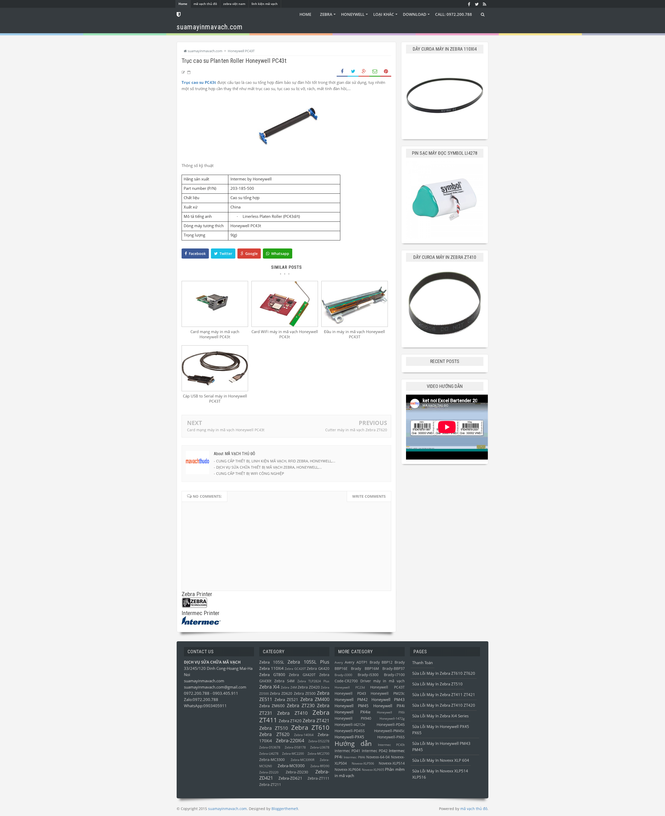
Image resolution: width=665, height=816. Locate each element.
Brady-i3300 (343, 675)
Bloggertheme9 (284, 808)
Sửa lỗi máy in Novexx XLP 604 (440, 760)
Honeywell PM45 (352, 705)
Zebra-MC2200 (293, 753)
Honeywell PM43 (388, 699)
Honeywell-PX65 (391, 737)
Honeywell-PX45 (349, 736)
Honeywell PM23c (388, 693)
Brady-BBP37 (393, 668)
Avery (339, 662)
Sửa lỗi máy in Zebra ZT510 (437, 683)
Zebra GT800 (272, 674)
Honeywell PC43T (387, 687)
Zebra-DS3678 (269, 747)
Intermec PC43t (391, 745)
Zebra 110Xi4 (271, 668)
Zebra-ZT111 (318, 778)
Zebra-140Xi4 (304, 735)
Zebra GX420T (302, 674)
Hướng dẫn (353, 743)
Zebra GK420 (318, 668)
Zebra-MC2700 (318, 753)
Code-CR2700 (346, 681)
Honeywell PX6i (391, 712)
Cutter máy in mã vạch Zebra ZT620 (356, 429)
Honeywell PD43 (350, 693)
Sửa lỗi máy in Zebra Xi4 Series (440, 715)
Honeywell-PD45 (391, 724)
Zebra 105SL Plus (308, 662)
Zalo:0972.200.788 (201, 699)
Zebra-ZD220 (268, 772)
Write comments (369, 496)
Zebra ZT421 (316, 720)
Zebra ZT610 (310, 727)
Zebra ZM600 (272, 705)
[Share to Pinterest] (385, 71)
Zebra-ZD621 (290, 778)
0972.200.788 (197, 693)
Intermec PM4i (354, 757)
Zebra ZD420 (309, 687)
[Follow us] (477, 4)
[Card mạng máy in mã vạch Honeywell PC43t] (215, 325)
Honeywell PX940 (353, 718)
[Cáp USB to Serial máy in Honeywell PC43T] (215, 390)
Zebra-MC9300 (291, 765)
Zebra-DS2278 (318, 741)
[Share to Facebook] (342, 71)
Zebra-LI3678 (319, 747)
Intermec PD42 (375, 750)
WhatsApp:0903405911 (205, 705)
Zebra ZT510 (273, 728)
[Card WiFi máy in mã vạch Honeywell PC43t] (284, 325)
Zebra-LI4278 (268, 753)
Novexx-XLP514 (392, 763)
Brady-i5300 (368, 674)
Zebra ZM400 (315, 699)
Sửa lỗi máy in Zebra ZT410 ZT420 (443, 705)
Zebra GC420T (295, 668)
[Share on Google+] (363, 71)
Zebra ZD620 (281, 693)
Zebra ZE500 (305, 693)
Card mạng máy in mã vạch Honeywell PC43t (214, 334)
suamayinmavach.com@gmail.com (215, 687)
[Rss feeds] (484, 4)
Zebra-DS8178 (295, 747)
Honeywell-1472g (392, 718)
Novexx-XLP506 (363, 763)
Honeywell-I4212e (350, 724)
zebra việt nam (234, 4)
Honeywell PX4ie (352, 711)
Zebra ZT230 (301, 705)
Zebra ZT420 (290, 720)
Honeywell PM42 (351, 699)
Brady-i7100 (394, 674)
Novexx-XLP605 (373, 769)
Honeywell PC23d (350, 687)
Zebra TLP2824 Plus (313, 681)
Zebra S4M (284, 681)
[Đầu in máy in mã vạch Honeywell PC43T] (354, 325)
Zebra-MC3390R (302, 760)
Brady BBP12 (381, 662)
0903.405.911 (225, 693)
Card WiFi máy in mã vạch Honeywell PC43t (284, 334)
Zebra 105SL (271, 662)
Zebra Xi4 (269, 687)
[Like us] (469, 4)
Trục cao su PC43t (199, 82)
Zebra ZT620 (274, 734)
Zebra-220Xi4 (290, 740)
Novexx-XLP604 (348, 769)
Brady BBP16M (365, 668)
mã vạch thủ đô (205, 4)
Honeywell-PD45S (350, 731)
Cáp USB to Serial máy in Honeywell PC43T (215, 398)
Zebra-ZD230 (297, 772)
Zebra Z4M (289, 687)
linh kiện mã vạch (264, 4)
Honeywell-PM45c (389, 731)
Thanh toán (422, 662)
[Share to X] (353, 71)
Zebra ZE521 (286, 699)
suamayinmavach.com (204, 680)
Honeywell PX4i (389, 705)
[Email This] (374, 71)
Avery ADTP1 (356, 662)
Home (182, 4)
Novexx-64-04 (378, 757)
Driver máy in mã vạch (382, 681)
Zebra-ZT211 (270, 784)
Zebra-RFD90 (319, 766)
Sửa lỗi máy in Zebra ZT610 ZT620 (443, 673)
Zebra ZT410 (292, 713)
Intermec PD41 (347, 750)
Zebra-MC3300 (272, 759)
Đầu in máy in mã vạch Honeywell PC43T (354, 334)
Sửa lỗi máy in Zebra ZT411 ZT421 (443, 694)
